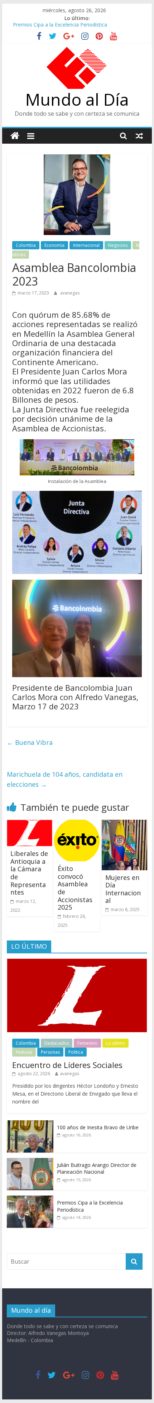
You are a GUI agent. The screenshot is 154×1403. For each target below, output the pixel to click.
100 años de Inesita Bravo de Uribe (98, 1127)
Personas (50, 1052)
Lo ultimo (115, 1043)
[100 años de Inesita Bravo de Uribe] (30, 1124)
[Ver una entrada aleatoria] (139, 135)
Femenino (87, 1043)
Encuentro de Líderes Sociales (67, 1064)
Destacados (56, 1043)
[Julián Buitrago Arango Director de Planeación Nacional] (30, 1161)
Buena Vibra (30, 742)
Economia (54, 245)
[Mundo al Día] (15, 136)
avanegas (70, 293)
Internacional (86, 245)
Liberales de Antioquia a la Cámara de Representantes (29, 872)
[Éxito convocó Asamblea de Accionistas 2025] (77, 824)
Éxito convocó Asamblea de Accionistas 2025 (75, 887)
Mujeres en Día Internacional (123, 889)
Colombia (26, 245)
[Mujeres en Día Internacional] (124, 824)
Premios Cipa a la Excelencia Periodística (60, 26)
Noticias (24, 1052)
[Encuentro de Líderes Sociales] (77, 962)
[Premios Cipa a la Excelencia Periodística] (30, 1199)
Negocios (117, 245)
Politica (75, 1052)
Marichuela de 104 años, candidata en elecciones (64, 779)
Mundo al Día (77, 99)
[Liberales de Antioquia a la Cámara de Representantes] (29, 824)
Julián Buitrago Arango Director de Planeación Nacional (96, 1168)
